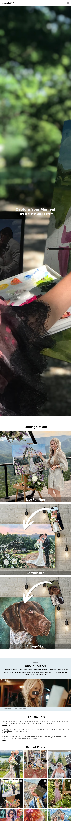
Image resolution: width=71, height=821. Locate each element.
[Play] (35, 693)
